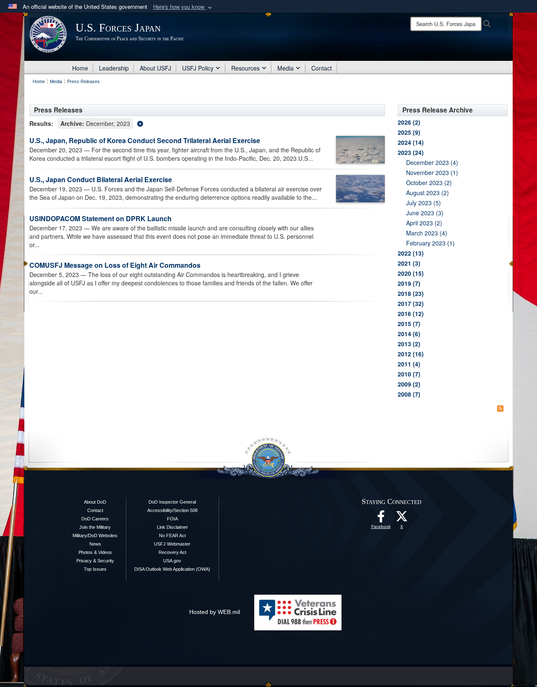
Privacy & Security (95, 560)
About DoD (95, 501)
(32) (411, 303)
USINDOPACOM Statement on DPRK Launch (100, 218)
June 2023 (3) (424, 213)
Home (80, 68)
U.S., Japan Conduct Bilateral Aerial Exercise (100, 179)
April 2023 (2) (424, 223)
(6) (409, 333)
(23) (411, 293)
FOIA (172, 518)
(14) (411, 142)
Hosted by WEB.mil (214, 612)
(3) (409, 263)
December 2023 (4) (432, 162)
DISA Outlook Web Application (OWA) (172, 569)
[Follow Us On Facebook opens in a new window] (380, 518)
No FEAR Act (172, 535)
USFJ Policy (198, 68)
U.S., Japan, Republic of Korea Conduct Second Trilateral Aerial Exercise (144, 140)
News (95, 543)
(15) (411, 273)
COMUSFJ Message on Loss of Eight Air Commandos (115, 265)
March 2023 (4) (426, 233)
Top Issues (95, 569)
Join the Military (95, 527)
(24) (411, 152)
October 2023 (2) (429, 182)
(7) (409, 283)
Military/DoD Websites (95, 535)
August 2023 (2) (427, 192)
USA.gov (172, 560)
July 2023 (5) (423, 203)
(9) (409, 132)
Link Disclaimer (172, 527)
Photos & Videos (95, 552)
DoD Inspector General (172, 501)
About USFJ (155, 68)
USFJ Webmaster (172, 543)
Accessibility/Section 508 (172, 510)
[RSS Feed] (500, 408)
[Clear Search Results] (207, 123)
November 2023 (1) (432, 172)
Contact (321, 68)
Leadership (114, 68)
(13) (411, 253)
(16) (411, 354)
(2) (409, 122)
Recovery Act (172, 552)
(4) (409, 364)
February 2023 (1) (430, 243)
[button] (183, 7)
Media (285, 68)
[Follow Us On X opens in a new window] (401, 518)
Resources (245, 68)
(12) (411, 313)
